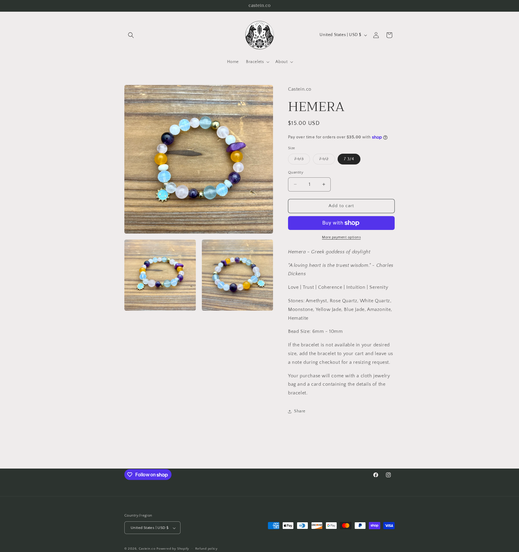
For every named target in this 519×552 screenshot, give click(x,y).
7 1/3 (302, 160)
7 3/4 (349, 159)
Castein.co (147, 549)
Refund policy (206, 548)
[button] (131, 35)
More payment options (341, 237)
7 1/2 (327, 160)
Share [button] (299, 411)
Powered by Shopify (172, 549)
